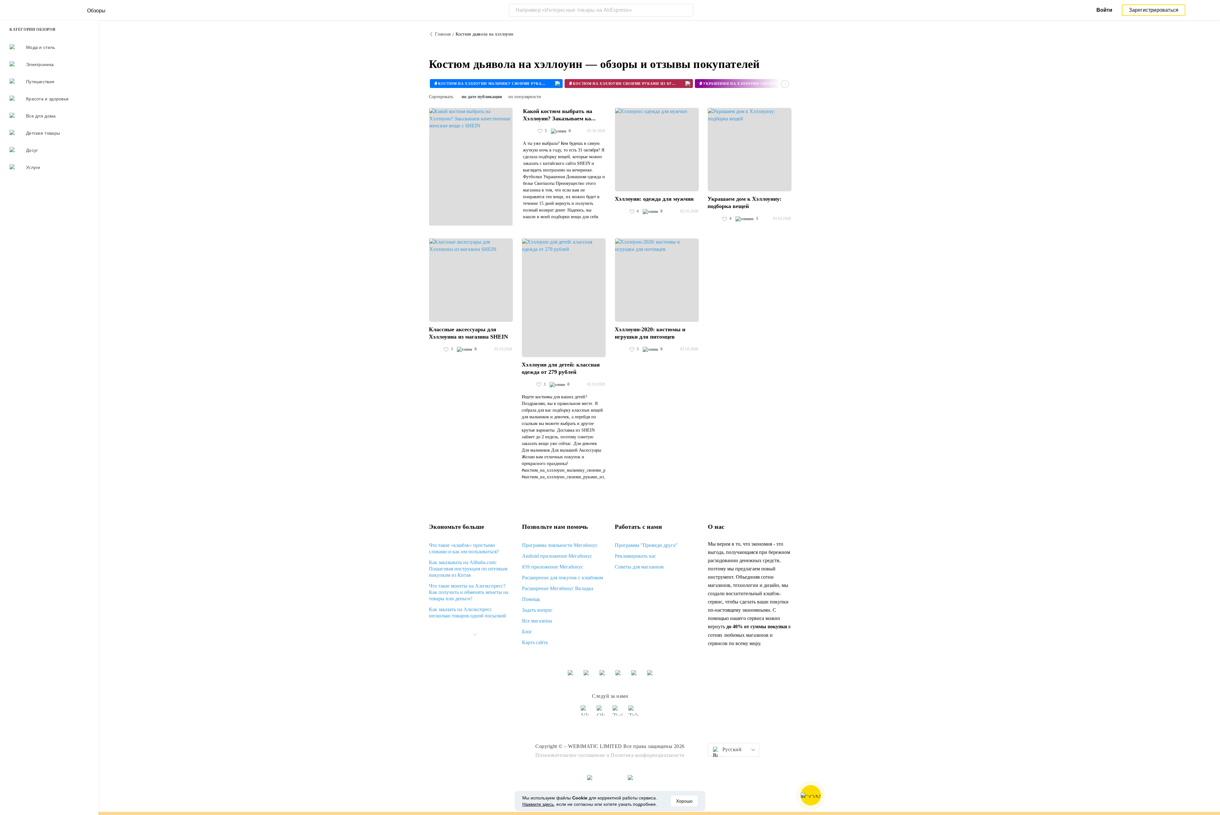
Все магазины (537, 620)
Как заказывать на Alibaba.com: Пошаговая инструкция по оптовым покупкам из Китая (468, 569)
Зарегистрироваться (1154, 10)
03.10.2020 (596, 131)
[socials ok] (602, 713)
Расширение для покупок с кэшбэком (562, 577)
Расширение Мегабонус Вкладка (557, 588)
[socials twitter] (618, 713)
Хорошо (684, 801)
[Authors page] (529, 131)
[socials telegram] (634, 713)
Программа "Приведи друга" (646, 545)
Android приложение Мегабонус (557, 556)
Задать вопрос (537, 610)
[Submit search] (687, 10)
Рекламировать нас (635, 556)
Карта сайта (535, 642)
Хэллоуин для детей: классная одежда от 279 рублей (561, 368)
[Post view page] (471, 167)
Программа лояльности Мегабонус (560, 545)
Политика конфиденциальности (648, 755)
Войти (1104, 10)
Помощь (531, 599)
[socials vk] (586, 713)
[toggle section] (474, 634)
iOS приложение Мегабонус (552, 566)
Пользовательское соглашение (570, 755)
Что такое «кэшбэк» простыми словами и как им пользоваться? (464, 548)
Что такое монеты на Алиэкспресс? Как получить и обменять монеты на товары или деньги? (468, 592)
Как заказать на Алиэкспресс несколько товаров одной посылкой (467, 612)
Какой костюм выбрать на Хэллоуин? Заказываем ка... (559, 115)
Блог (527, 631)
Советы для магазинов (639, 566)
